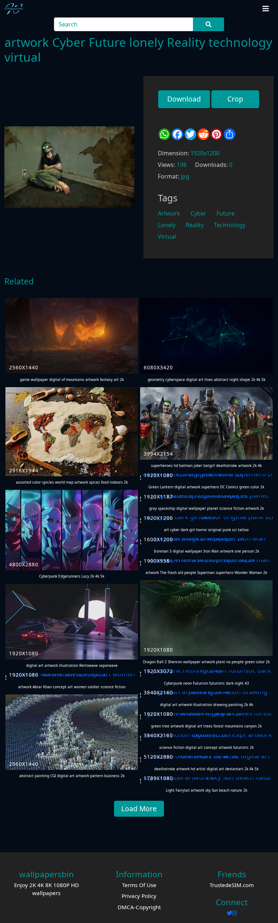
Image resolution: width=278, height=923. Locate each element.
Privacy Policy (139, 895)
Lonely (167, 225)
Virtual (167, 237)
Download (184, 99)
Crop (235, 99)
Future (225, 213)
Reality (195, 225)
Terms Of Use (139, 885)
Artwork (169, 213)
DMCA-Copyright (139, 907)
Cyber (198, 213)
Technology (229, 225)
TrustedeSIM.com (232, 885)
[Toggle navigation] (266, 8)
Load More (139, 808)
